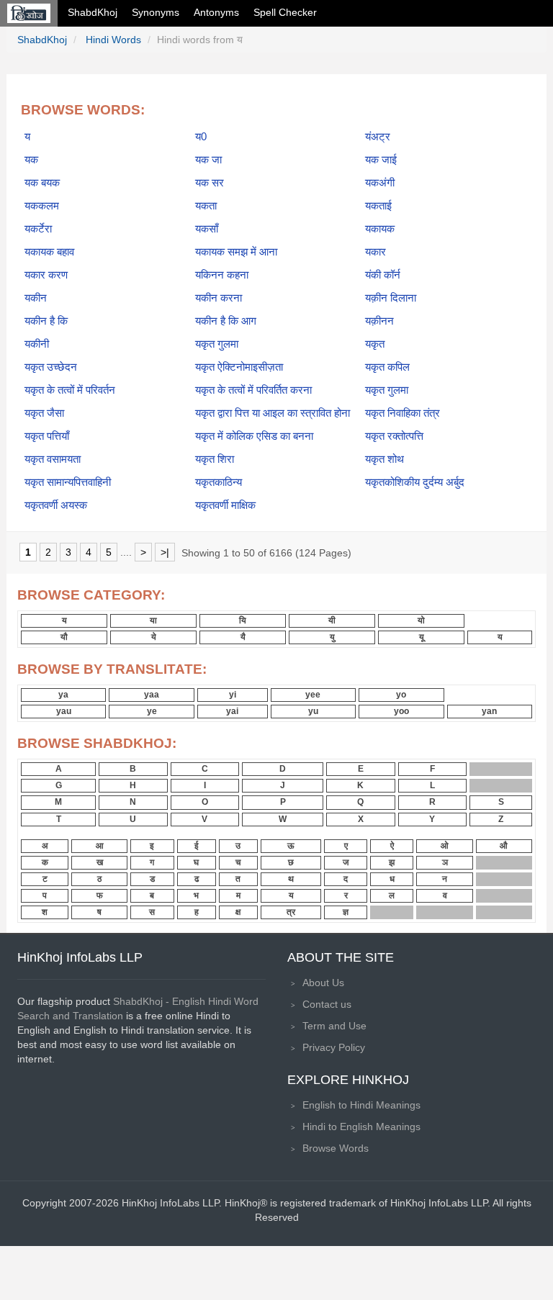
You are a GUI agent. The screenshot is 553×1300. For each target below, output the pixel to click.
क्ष (237, 912)
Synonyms (155, 12)
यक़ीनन (379, 321)
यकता (206, 205)
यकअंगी (380, 182)
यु (332, 637)
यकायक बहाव (49, 251)
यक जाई (381, 159)
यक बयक (42, 182)
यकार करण (46, 274)
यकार (375, 251)
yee (312, 695)
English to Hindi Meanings (361, 1105)
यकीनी (36, 344)
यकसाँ (206, 228)
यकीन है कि (46, 321)
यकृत (375, 344)
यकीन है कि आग (225, 321)
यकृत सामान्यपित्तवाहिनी (67, 482)
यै (243, 637)
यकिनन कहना (221, 274)
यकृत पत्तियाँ (46, 436)
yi (232, 695)
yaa (151, 695)
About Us (323, 982)
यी (332, 620)
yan (489, 711)
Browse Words (335, 1148)
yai (232, 711)
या (153, 620)
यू (421, 637)
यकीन (35, 298)
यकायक (380, 228)
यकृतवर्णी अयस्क (55, 505)
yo (401, 695)
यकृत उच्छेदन (50, 367)
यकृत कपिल (387, 367)
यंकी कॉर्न (382, 274)
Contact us (326, 1004)
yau (63, 711)
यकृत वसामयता (52, 459)
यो (421, 620)
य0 (201, 136)
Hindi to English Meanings (361, 1126)
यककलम (41, 205)
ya (63, 695)
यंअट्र (377, 136)
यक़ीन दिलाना (390, 298)
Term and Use (334, 1026)
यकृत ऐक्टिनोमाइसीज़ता (239, 367)
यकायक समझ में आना (236, 251)
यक (31, 159)
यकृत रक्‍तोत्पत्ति (394, 436)
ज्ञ (346, 912)
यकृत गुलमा (216, 344)
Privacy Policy (333, 1047)
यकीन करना (218, 298)
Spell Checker (285, 12)
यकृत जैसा (44, 413)
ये (153, 637)
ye (152, 711)
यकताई (378, 205)
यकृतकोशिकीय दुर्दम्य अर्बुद (414, 482)
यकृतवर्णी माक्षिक (225, 505)
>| (165, 552)
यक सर (209, 182)
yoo (401, 711)
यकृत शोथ (384, 459)
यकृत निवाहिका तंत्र (402, 413)
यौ (64, 637)
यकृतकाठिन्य (218, 482)
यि (242, 620)
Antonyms (216, 12)
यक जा (208, 159)
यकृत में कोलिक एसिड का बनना (254, 436)
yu (313, 711)
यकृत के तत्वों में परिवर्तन (69, 390)
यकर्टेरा (38, 228)
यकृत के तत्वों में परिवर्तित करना (253, 390)
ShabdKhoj (92, 12)
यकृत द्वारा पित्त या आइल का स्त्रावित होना (272, 413)
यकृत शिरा (214, 459)
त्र (291, 912)
